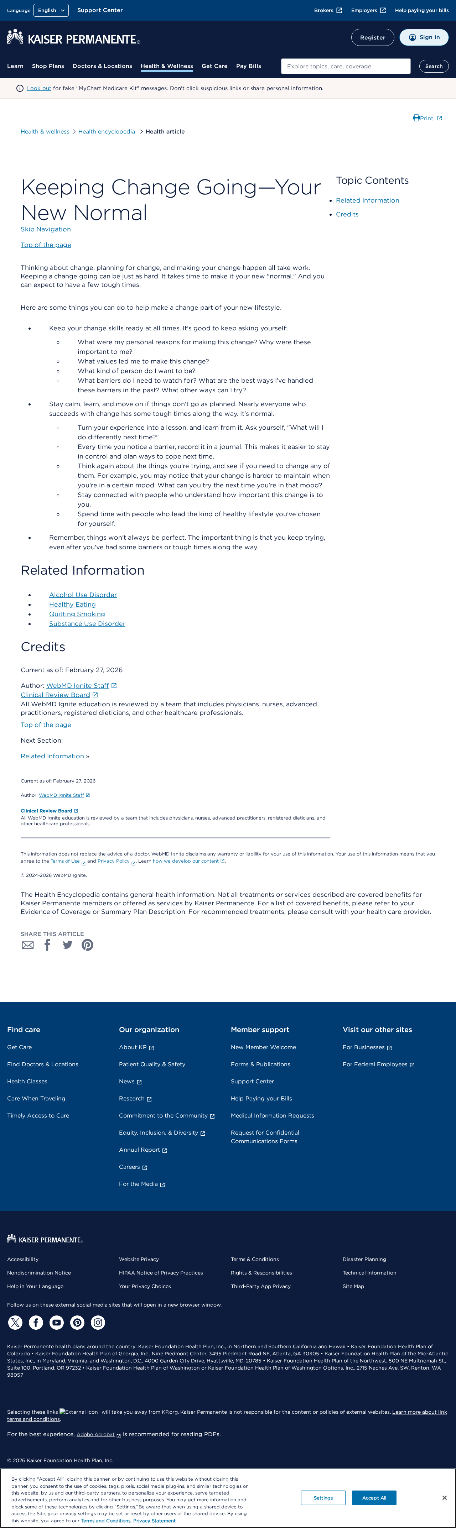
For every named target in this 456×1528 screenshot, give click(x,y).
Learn (15, 66)
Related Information (52, 756)
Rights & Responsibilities (261, 1273)
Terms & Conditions (255, 1259)
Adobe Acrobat (96, 1434)
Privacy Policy (114, 861)
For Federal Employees (375, 1064)
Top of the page (46, 724)
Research (132, 1098)
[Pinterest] (76, 1322)
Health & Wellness (167, 66)
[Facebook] (35, 1322)
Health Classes (27, 1081)
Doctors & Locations (102, 66)
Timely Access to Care (38, 1115)
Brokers (323, 10)
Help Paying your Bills (261, 1098)
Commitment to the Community (163, 1115)
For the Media (138, 1184)
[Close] (444, 1498)
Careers (129, 1166)
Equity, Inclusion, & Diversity (158, 1132)
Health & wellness (45, 131)
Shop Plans (48, 66)
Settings (323, 1497)
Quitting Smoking (77, 614)
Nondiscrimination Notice (39, 1273)
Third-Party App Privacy (261, 1286)
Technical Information (370, 1273)
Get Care (215, 66)
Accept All (374, 1497)
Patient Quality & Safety (152, 1064)
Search (434, 66)
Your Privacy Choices (145, 1286)
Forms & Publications (260, 1064)
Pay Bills (248, 66)
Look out (39, 88)
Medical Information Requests (272, 1115)
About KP (133, 1047)
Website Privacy (139, 1259)
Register (372, 37)
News (127, 1081)
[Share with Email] (28, 945)
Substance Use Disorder (87, 623)
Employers (364, 10)
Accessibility (22, 1259)
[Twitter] (14, 1322)
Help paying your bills (422, 10)
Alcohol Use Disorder (83, 594)
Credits (347, 214)
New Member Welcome (263, 1047)
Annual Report (139, 1149)
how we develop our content (186, 861)
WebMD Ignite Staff (61, 795)
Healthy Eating (72, 604)
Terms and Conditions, (106, 1520)
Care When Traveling (36, 1098)
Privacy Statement (154, 1520)
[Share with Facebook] (48, 945)
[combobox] (346, 66)
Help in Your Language (35, 1286)
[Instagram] (97, 1322)
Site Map (353, 1286)
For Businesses (364, 1047)
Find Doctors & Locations (42, 1064)
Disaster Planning (364, 1259)
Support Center (100, 10)
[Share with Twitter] (68, 945)
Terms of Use (65, 861)
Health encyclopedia (107, 131)
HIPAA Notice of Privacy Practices (161, 1273)
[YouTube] (55, 1322)
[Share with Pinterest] (88, 945)
